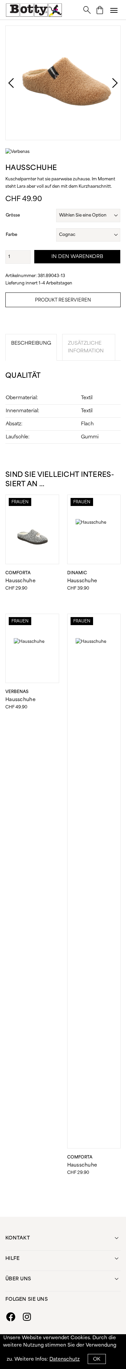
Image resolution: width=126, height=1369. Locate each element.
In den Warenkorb (77, 256)
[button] (114, 10)
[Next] (108, 83)
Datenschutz (64, 1359)
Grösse (13, 215)
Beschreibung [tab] (31, 343)
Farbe (11, 235)
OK (96, 1359)
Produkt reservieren (63, 300)
